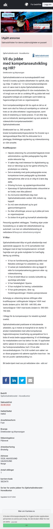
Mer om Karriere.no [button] (26, 511)
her (30, 357)
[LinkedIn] (14, 380)
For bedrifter (36, 4)
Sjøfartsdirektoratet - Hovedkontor (15, 396)
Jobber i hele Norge (16, 4)
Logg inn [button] (47, 4)
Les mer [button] (14, 522)
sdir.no (44, 363)
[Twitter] (22, 380)
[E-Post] (30, 380)
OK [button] (27, 525)
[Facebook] (6, 380)
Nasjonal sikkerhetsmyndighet (27, 232)
